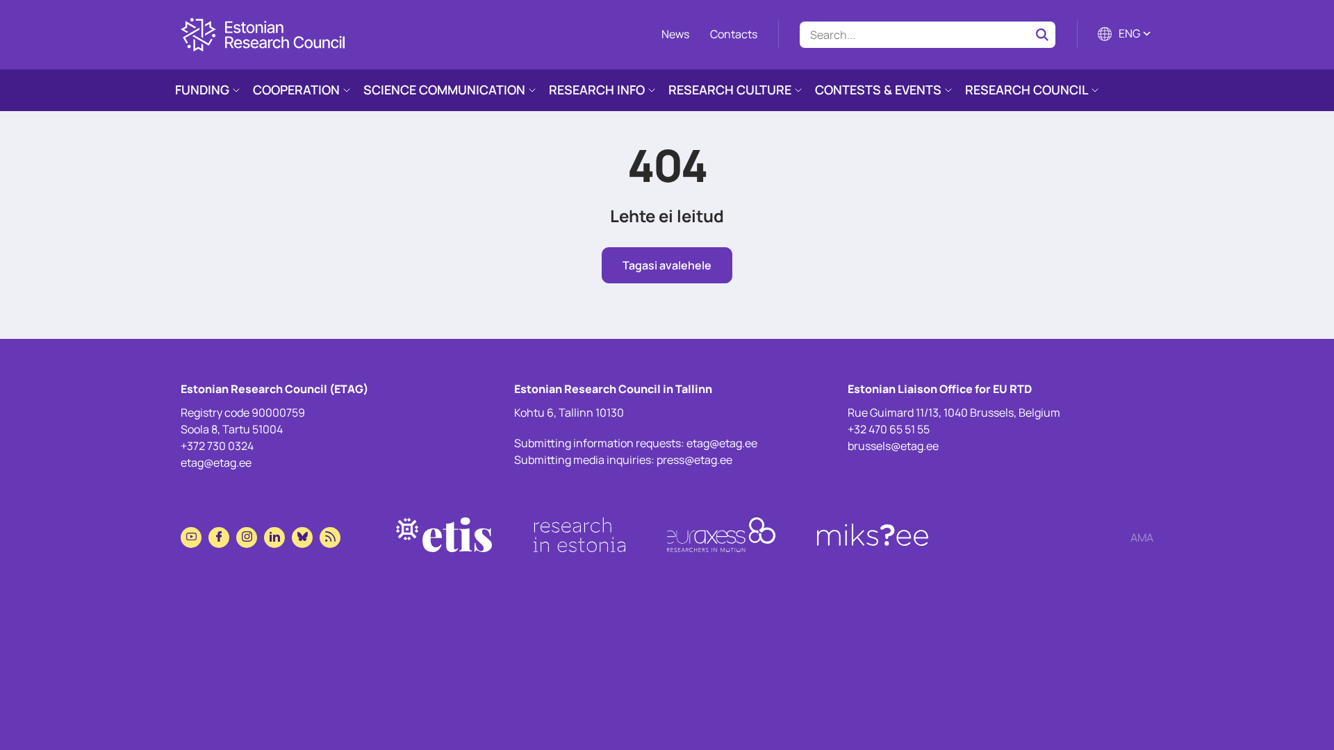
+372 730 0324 (217, 445)
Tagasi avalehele (667, 265)
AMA (1141, 537)
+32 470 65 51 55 (889, 429)
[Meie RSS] (330, 537)
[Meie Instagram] (246, 537)
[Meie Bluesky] (302, 537)
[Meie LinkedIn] (274, 537)
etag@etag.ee (216, 462)
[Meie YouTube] (191, 537)
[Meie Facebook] (218, 537)
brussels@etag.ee (893, 445)
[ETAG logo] (263, 34)
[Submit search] (1042, 35)
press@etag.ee (694, 459)
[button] (1125, 35)
